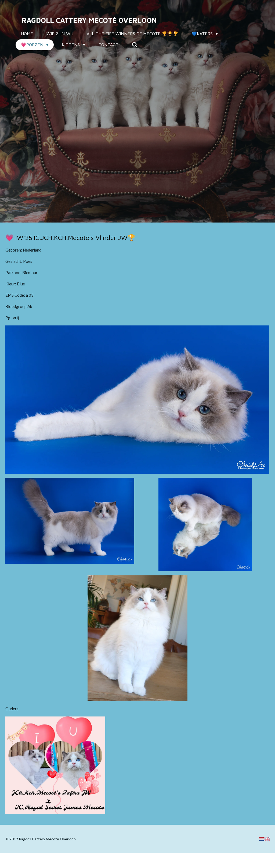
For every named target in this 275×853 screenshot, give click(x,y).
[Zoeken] (134, 44)
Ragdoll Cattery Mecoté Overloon (89, 20)
